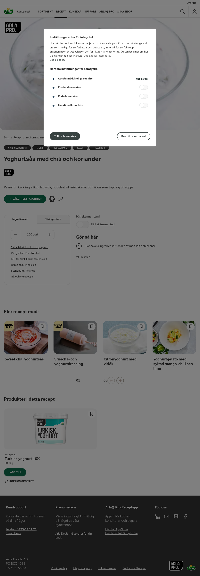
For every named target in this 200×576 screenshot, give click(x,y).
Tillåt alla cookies (65, 136)
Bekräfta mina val (133, 136)
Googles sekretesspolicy (97, 55)
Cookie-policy (57, 60)
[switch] (143, 87)
